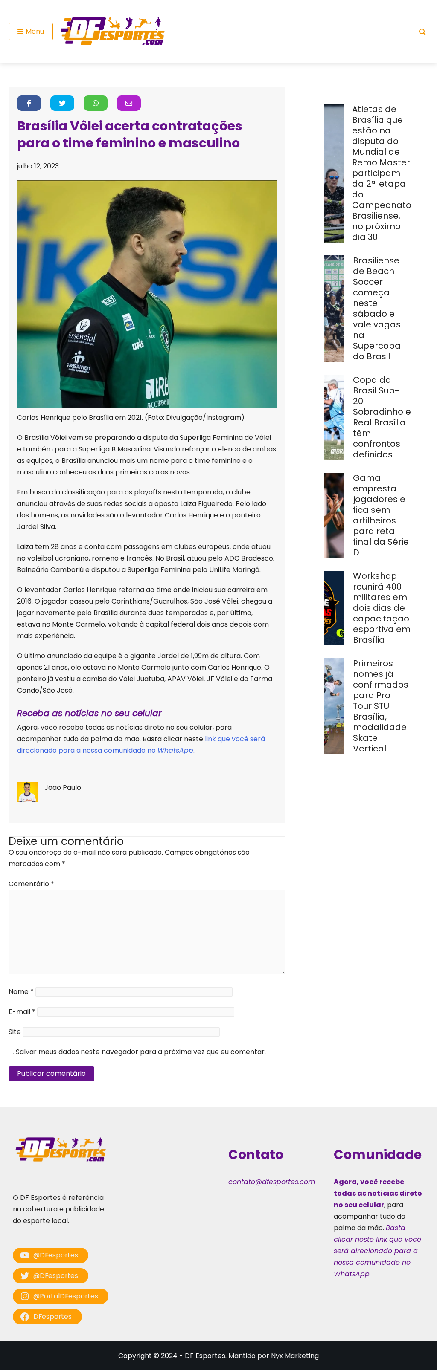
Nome (21, 992)
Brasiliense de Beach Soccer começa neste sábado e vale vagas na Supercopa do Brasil (377, 308)
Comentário (31, 884)
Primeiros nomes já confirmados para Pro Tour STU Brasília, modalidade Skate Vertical (380, 705)
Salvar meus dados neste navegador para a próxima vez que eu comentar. (141, 1052)
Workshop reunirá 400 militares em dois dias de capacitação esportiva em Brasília (382, 608)
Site (15, 1032)
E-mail (22, 1012)
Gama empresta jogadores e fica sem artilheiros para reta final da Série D (381, 515)
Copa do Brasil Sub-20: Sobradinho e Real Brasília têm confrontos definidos (382, 417)
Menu (35, 31)
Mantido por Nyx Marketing (273, 1356)
